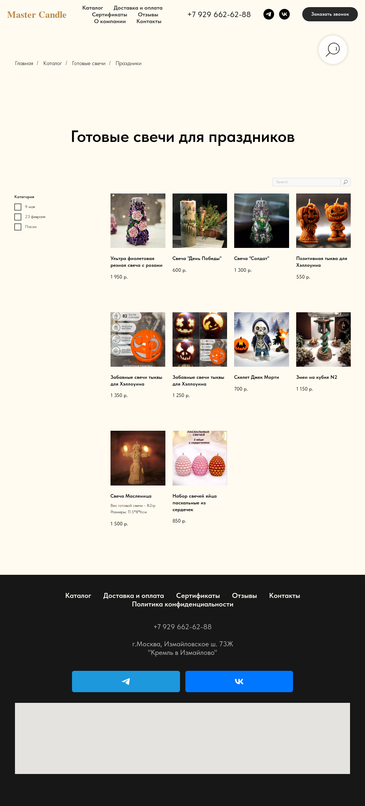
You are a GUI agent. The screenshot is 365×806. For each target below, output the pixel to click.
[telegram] (268, 14)
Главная (24, 63)
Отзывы (148, 14)
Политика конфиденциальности (182, 604)
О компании (110, 21)
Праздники (128, 63)
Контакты (149, 21)
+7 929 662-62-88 (219, 14)
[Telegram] (126, 681)
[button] (330, 14)
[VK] (239, 681)
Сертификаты (109, 14)
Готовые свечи (89, 63)
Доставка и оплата (138, 7)
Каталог (92, 7)
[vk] (284, 14)
